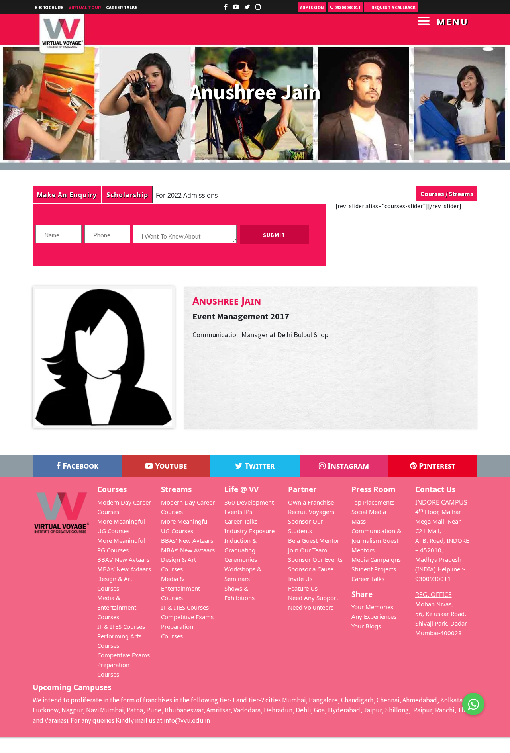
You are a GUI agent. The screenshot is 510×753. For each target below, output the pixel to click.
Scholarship (127, 194)
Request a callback (393, 7)
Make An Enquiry (67, 194)
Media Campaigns (376, 559)
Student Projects (373, 569)
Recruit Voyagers (311, 512)
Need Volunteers (310, 607)
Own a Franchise (311, 502)
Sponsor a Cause (310, 569)
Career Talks (121, 7)
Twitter (259, 465)
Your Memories (372, 607)
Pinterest (436, 465)
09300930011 (347, 7)
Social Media (368, 512)
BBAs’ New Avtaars (123, 559)
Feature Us (303, 588)
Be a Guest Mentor (313, 540)
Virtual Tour (85, 7)
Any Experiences (373, 616)
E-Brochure (49, 7)
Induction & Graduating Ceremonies (240, 549)
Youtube (170, 465)
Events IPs (238, 512)
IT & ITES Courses (121, 626)
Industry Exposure (249, 531)
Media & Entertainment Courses (116, 607)
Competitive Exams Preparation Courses (123, 664)
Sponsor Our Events (315, 559)
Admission (312, 7)
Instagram (347, 465)
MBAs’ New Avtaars (124, 569)
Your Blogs (366, 626)
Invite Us (300, 579)
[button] (473, 703)
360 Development (249, 502)
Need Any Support (313, 598)
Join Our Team (307, 550)
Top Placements (372, 502)
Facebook (79, 465)
